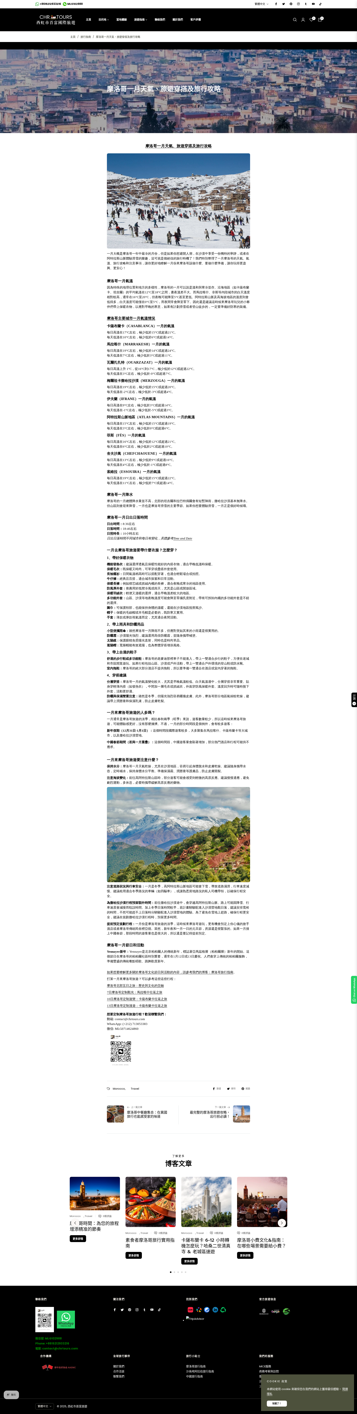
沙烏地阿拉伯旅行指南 (200, 1371)
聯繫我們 (118, 1376)
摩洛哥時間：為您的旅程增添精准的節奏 (94, 1226)
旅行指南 (86, 37)
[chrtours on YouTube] (313, 4)
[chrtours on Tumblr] (305, 4)
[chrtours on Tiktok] (320, 4)
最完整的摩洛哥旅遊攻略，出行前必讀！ (210, 1115)
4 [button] (182, 1272)
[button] (295, 19)
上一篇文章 (136, 1107)
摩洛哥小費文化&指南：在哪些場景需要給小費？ (261, 1243)
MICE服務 (265, 1366)
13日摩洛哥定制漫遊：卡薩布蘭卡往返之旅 (137, 1005)
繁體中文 (260, 4)
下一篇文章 (220, 1107)
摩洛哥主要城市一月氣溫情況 (131, 318)
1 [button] (170, 1272)
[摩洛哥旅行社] (178, 202)
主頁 (72, 37)
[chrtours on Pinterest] (290, 4)
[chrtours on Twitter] (283, 4)
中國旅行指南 (194, 1376)
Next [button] (282, 1223)
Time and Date (182, 538)
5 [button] (185, 1272)
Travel (135, 1089)
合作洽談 (118, 1371)
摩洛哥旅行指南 (222, 972)
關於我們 (118, 1366)
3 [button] (178, 1272)
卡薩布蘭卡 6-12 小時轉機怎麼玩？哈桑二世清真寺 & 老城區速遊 (205, 1246)
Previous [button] (75, 1223)
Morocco (119, 1089)
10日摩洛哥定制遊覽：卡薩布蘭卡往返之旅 (137, 999)
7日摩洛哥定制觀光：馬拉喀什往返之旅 (134, 992)
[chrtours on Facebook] (275, 4)
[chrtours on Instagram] (298, 4)
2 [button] (174, 1272)
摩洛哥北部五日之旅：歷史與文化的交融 (135, 985)
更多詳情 (78, 1239)
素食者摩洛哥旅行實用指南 (150, 1243)
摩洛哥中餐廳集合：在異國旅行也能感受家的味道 (147, 1115)
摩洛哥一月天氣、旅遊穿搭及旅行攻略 (178, 146)
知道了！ (276, 1403)
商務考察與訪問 (269, 1371)
